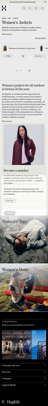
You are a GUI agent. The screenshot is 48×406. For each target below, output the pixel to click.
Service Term (30, 218)
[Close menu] (42, 178)
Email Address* (10, 199)
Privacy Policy (29, 220)
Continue (10, 213)
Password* (8, 206)
